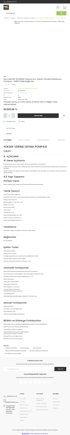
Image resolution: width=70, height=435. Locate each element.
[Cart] (64, 7)
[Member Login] (58, 7)
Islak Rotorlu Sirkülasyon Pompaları (27, 88)
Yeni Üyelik (23, 398)
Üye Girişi (22, 402)
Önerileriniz (61, 140)
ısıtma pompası (37, 348)
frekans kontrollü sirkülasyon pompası (15, 350)
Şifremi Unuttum (24, 405)
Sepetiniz (55, 408)
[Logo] (6, 7)
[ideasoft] (25, 434)
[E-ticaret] (34, 434)
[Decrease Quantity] (5, 115)
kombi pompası (24, 348)
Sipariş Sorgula (24, 414)
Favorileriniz (56, 405)
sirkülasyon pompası (11, 348)
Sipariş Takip (56, 402)
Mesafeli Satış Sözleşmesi (40, 399)
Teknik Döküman (22, 93)
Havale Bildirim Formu (26, 411)
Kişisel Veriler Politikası (42, 409)
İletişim (22, 420)
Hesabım (55, 398)
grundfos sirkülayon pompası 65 (39, 350)
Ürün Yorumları (24, 140)
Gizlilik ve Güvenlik (41, 403)
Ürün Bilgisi (8, 140)
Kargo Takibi (23, 417)
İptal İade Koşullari (41, 406)
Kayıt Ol (60, 369)
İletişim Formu (24, 408)
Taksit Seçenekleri (43, 140)
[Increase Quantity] (13, 115)
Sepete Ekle (38, 116)
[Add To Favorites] (63, 115)
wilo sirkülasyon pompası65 (13, 353)
